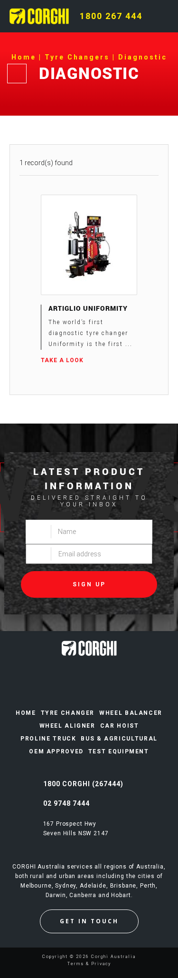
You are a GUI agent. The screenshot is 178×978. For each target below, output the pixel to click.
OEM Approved (56, 751)
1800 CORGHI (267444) (83, 784)
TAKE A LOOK (62, 360)
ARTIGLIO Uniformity (88, 308)
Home (26, 713)
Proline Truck (48, 738)
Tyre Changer (68, 713)
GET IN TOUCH (89, 921)
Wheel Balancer (130, 713)
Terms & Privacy (89, 963)
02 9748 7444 (66, 803)
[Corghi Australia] (39, 16)
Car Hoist (119, 725)
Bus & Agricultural (119, 738)
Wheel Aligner (67, 725)
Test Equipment (118, 751)
